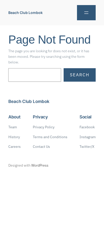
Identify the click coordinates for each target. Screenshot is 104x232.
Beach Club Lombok (25, 12)
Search (79, 75)
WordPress (39, 165)
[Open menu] (86, 12)
